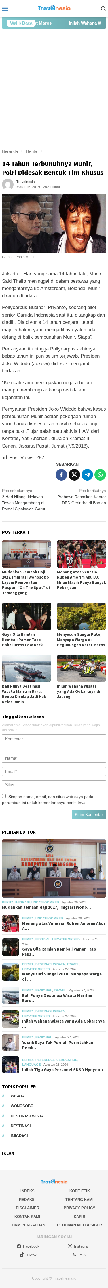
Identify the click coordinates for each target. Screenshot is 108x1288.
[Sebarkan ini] (61, 475)
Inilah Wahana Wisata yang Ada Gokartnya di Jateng (78, 691)
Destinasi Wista (27, 1116)
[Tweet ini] (74, 475)
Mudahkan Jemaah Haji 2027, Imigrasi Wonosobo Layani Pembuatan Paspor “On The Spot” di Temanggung (26, 582)
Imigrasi (22, 902)
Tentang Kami (79, 1200)
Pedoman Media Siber (79, 1225)
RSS (82, 1255)
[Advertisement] (54, 89)
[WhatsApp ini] (100, 475)
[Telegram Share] (87, 475)
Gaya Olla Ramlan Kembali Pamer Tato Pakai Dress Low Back (22, 639)
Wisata (18, 1096)
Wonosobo (22, 1106)
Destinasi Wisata (50, 964)
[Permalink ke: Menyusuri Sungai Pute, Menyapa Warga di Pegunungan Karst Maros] (81, 616)
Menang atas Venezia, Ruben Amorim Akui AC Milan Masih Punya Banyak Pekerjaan (81, 579)
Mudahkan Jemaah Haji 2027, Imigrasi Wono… (46, 907)
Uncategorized (45, 902)
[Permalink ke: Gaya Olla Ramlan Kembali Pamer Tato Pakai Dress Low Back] (26, 616)
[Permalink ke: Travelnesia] (8, 184)
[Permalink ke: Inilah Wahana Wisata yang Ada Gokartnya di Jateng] (81, 668)
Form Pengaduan (27, 1225)
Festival (42, 939)
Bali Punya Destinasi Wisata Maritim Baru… (57, 998)
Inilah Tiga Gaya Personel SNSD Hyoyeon (62, 1069)
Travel (73, 964)
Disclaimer (27, 1208)
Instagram (82, 1246)
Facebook (31, 1246)
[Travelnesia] (54, 8)
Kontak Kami (27, 1217)
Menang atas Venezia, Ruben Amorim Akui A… (63, 926)
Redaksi (27, 1200)
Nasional (43, 990)
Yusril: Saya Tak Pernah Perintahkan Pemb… (57, 1045)
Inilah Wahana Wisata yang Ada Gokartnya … (63, 1024)
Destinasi (21, 1126)
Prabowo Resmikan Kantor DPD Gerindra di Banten (81, 496)
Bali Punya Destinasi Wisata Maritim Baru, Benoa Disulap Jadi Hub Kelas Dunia (24, 693)
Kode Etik (79, 1191)
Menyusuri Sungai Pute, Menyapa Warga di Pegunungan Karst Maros (81, 639)
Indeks (27, 1191)
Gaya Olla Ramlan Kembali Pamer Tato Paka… (59, 952)
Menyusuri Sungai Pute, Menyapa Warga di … (62, 976)
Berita (8, 902)
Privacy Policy (79, 1208)
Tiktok (31, 1255)
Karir (79, 1217)
